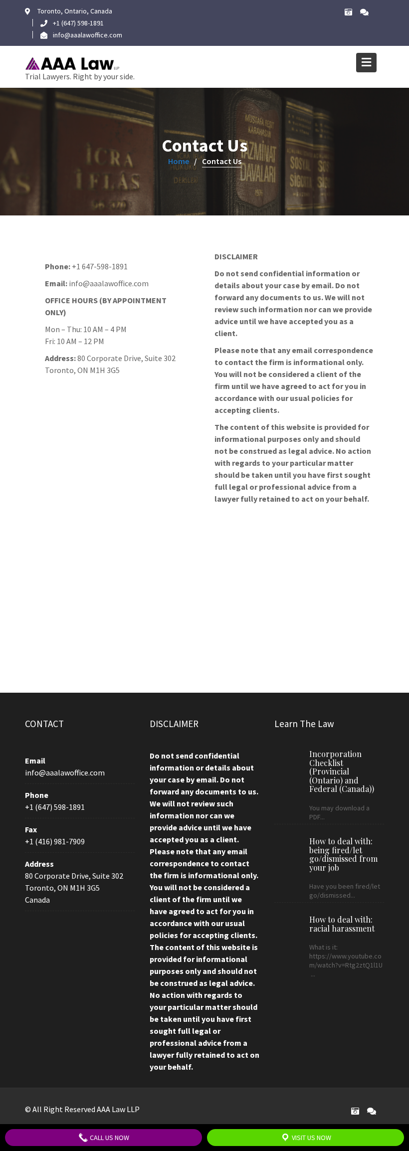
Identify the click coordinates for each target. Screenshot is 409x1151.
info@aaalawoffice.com (65, 772)
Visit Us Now (310, 1137)
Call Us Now (108, 1137)
